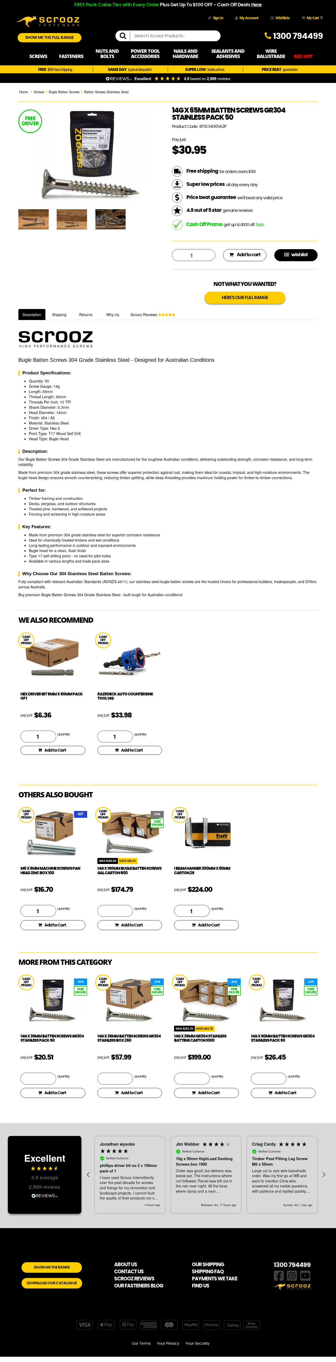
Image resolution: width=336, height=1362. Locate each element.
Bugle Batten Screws (64, 92)
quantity (63, 734)
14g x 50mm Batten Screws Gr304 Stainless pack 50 (282, 1038)
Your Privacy (168, 1343)
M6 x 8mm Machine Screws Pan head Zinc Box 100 (50, 871)
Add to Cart (55, 750)
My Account (248, 17)
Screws (39, 92)
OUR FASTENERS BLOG (138, 1286)
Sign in (218, 17)
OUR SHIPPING (208, 1264)
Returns (85, 314)
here (260, 224)
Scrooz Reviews (144, 314)
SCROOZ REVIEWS (134, 1278)
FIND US (200, 1286)
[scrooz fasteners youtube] (305, 1275)
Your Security (197, 1343)
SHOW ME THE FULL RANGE (49, 38)
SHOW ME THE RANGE (52, 1267)
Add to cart (248, 255)
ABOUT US (125, 1264)
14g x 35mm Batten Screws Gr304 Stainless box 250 (129, 1038)
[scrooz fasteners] (48, 20)
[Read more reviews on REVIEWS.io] (44, 1195)
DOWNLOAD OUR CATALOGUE (52, 1283)
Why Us (112, 314)
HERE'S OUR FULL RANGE (245, 297)
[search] (125, 36)
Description (32, 314)
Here (256, 5)
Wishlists (283, 17)
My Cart (314, 17)
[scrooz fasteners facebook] (279, 1275)
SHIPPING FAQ (208, 1271)
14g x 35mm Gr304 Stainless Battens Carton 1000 (200, 1038)
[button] (88, 1175)
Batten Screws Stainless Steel (106, 92)
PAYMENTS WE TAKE (214, 1278)
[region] (206, 1175)
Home (23, 92)
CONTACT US (129, 1271)
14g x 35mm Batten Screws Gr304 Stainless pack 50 (52, 1038)
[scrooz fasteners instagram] (292, 1275)
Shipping (59, 314)
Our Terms (141, 1343)
